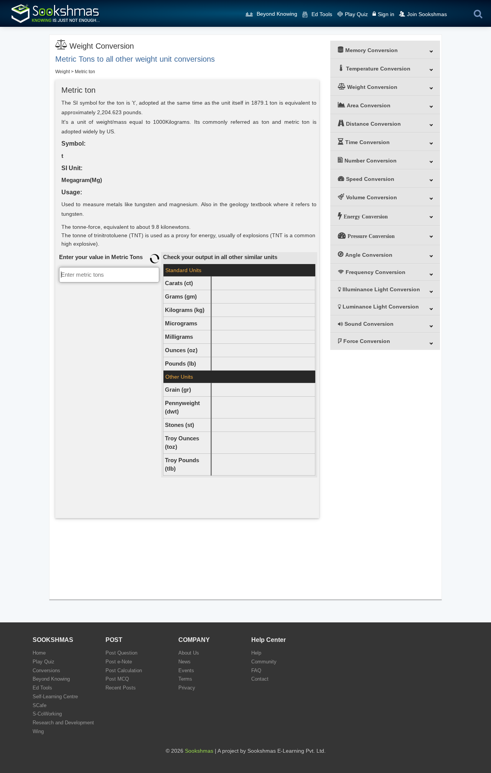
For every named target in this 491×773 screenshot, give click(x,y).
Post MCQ (117, 679)
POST (113, 640)
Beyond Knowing (277, 14)
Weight (62, 71)
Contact (260, 679)
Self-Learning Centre (55, 696)
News (184, 662)
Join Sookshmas (427, 14)
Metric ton (85, 71)
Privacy (186, 688)
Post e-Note (118, 662)
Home (39, 653)
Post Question (121, 653)
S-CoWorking (47, 714)
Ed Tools (321, 14)
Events (186, 670)
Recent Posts (120, 688)
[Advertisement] (109, 399)
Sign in (386, 14)
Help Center (268, 640)
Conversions (46, 670)
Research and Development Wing (63, 727)
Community (264, 662)
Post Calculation (123, 670)
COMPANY (194, 640)
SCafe (39, 705)
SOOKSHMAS (53, 640)
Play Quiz (356, 14)
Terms (185, 679)
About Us (188, 653)
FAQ (256, 670)
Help (256, 653)
